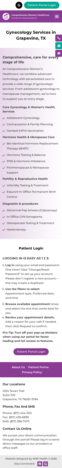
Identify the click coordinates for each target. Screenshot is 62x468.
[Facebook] (39, 463)
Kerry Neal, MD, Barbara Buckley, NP (24, 18)
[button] (56, 16)
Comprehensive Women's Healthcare (30, 15)
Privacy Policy (32, 372)
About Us (18, 367)
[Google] (45, 463)
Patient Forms (38, 367)
